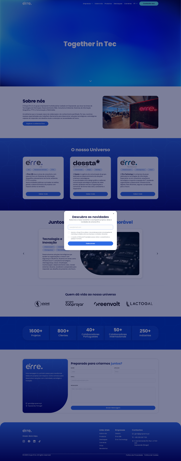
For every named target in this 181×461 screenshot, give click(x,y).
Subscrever (90, 243)
